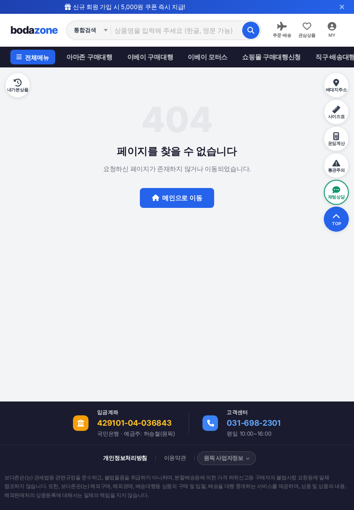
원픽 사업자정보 (223, 457)
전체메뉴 (37, 57)
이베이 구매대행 (150, 57)
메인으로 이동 (182, 198)
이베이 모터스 (208, 57)
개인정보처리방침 (125, 457)
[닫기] (342, 7)
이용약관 (175, 457)
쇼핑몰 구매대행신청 (271, 57)
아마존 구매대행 (89, 57)
